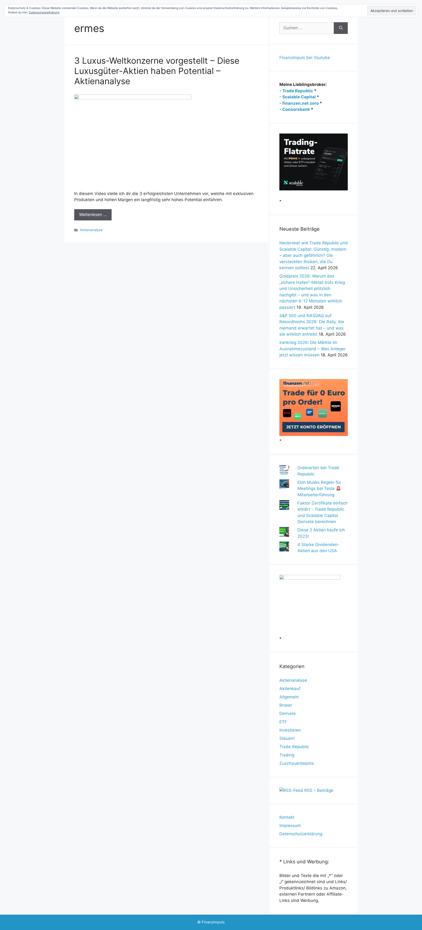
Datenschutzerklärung (300, 833)
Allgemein (289, 696)
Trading (286, 755)
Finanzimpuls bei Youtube (304, 57)
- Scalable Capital (297, 96)
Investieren (290, 730)
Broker (285, 705)
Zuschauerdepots (296, 763)
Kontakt (286, 817)
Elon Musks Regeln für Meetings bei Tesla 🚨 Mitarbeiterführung (319, 488)
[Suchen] (341, 28)
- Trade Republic (296, 90)
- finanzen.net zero (299, 103)
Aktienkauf (289, 688)
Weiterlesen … (93, 214)
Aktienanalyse (91, 230)
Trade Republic (294, 746)
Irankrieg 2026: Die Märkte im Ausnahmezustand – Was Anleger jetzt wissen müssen (312, 348)
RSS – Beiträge (318, 790)
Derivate (287, 713)
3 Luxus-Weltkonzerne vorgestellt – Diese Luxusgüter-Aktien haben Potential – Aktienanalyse (156, 70)
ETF (283, 721)
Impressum (290, 825)
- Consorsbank (294, 109)
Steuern (287, 738)
